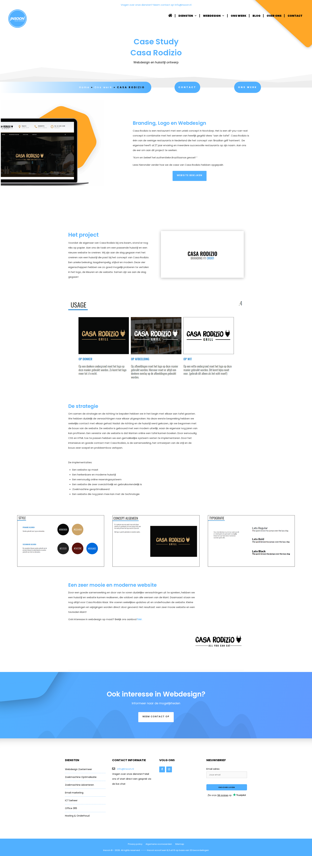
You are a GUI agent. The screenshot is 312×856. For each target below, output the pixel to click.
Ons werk (238, 16)
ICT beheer (71, 800)
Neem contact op (156, 716)
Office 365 (71, 808)
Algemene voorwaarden (159, 844)
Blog (256, 16)
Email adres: (213, 769)
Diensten (185, 16)
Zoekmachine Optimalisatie (81, 777)
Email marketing (74, 792)
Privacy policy (135, 844)
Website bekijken (189, 175)
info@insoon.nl (183, 4)
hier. (139, 619)
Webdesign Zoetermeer (78, 769)
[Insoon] (17, 19)
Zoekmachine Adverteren (79, 784)
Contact (295, 16)
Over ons (274, 16)
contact (187, 87)
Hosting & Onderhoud (77, 815)
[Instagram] (169, 769)
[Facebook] (162, 769)
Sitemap (179, 844)
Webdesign (212, 16)
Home (84, 87)
